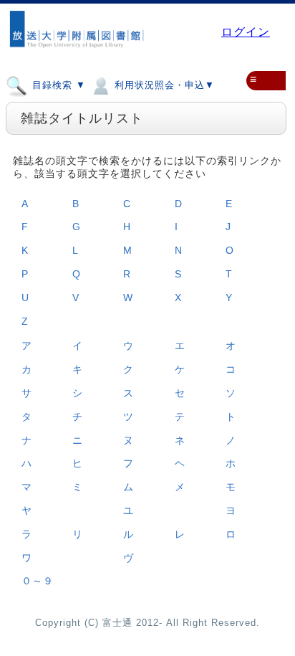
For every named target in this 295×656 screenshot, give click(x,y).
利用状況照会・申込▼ (163, 85)
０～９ (37, 580)
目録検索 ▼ (57, 85)
